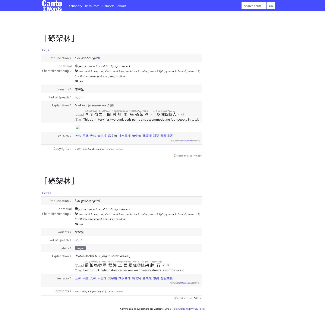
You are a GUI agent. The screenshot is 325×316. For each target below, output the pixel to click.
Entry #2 (46, 192)
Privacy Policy (197, 308)
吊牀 (85, 135)
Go (271, 5)
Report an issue (184, 155)
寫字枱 (112, 135)
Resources (92, 5)
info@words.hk (181, 308)
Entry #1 (46, 50)
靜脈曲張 (167, 135)
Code (199, 155)
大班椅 (101, 135)
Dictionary (75, 5)
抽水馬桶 (124, 135)
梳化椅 (136, 135)
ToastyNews (187, 140)
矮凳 (156, 135)
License (119, 148)
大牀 (93, 135)
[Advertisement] (109, 23)
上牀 (78, 135)
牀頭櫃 (147, 135)
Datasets (108, 5)
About (121, 5)
